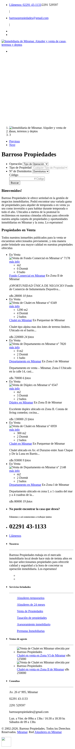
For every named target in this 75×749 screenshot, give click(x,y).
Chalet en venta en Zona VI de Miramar (41, 655)
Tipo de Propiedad (20, 167)
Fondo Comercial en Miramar (27, 275)
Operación (15, 163)
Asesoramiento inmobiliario (33, 624)
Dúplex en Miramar (21, 402)
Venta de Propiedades (30, 611)
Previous (14, 141)
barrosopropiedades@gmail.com (28, 18)
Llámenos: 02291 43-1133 (25, 4)
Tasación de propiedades (32, 617)
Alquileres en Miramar (48, 732)
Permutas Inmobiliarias (31, 631)
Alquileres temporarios (30, 598)
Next (12, 144)
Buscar (15, 182)
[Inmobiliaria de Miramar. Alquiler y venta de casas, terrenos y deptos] (37, 44)
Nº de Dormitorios (20, 171)
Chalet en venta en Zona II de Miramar (40, 669)
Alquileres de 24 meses (31, 604)
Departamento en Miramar (25, 361)
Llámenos (15, 535)
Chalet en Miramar (20, 320)
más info (14, 261)
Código (13, 175)
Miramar (22, 732)
